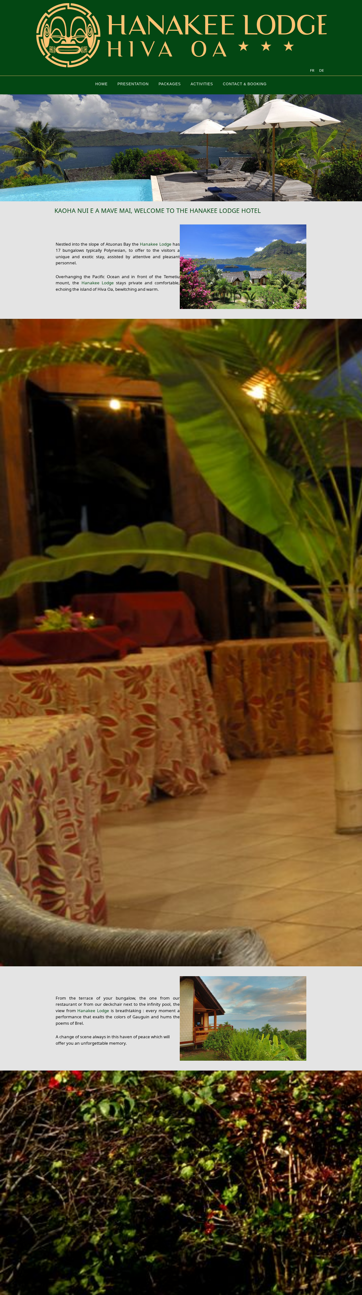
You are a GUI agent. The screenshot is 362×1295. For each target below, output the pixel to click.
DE (321, 70)
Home (101, 84)
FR (312, 70)
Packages (170, 84)
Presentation (133, 84)
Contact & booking (245, 84)
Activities (202, 84)
